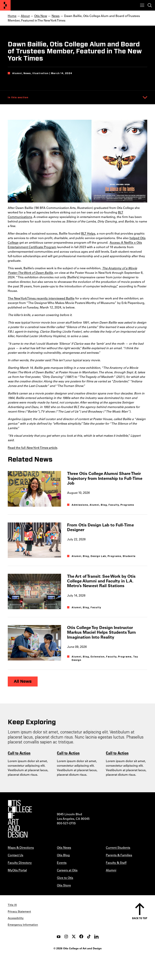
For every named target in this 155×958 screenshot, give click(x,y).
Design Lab (98, 556)
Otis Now (40, 16)
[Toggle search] (149, 5)
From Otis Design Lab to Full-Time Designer (100, 527)
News (56, 16)
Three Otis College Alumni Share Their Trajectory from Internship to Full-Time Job (104, 478)
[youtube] (58, 936)
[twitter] (73, 936)
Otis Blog (63, 855)
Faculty (113, 505)
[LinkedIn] (96, 936)
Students (129, 556)
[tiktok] (89, 936)
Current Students (118, 847)
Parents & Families (119, 855)
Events (62, 862)
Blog (104, 505)
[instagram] (66, 936)
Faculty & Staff (116, 862)
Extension (98, 657)
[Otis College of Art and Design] (5, 5)
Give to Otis (65, 878)
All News (23, 681)
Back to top (139, 918)
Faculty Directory (20, 862)
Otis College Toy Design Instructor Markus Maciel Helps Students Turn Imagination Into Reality (101, 632)
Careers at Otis (67, 870)
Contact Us (15, 855)
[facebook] (81, 936)
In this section (18, 97)
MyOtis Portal (17, 870)
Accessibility (16, 918)
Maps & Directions (21, 847)
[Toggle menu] (142, 5)
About (25, 16)
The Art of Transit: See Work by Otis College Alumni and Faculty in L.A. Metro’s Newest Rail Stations (101, 580)
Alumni (94, 505)
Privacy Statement (19, 911)
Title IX (12, 905)
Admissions (80, 505)
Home (12, 16)
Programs (127, 505)
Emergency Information (23, 924)
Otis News (64, 847)
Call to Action (19, 753)
